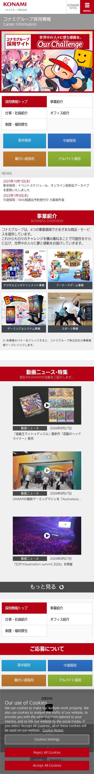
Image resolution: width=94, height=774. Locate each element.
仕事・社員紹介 (16, 113)
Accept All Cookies (47, 765)
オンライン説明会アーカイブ (70, 185)
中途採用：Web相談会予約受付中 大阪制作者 (33, 200)
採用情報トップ (16, 101)
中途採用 (69, 140)
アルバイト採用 (69, 159)
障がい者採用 (24, 159)
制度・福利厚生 (16, 124)
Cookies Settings (47, 739)
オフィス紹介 (59, 113)
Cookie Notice (52, 730)
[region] (47, 731)
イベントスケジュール (33, 185)
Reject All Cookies (47, 752)
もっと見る (43, 587)
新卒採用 (24, 140)
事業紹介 (56, 101)
